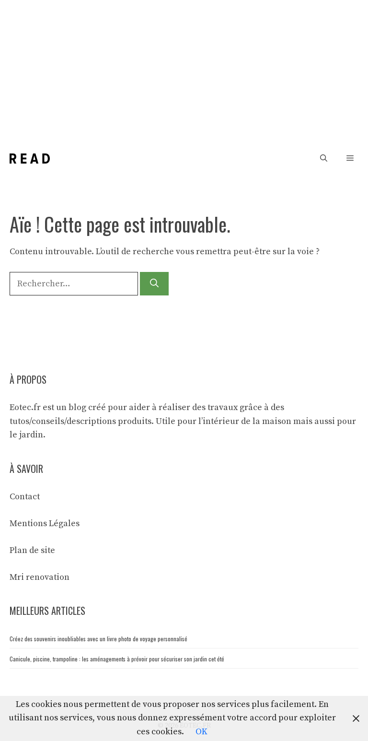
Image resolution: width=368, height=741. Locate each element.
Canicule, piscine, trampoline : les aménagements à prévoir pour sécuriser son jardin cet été (117, 659)
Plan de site (32, 550)
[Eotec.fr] (30, 158)
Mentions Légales (45, 523)
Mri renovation (39, 577)
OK (201, 731)
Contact (25, 496)
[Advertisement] (184, 72)
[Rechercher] (154, 283)
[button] (323, 158)
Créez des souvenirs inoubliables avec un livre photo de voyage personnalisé (98, 639)
